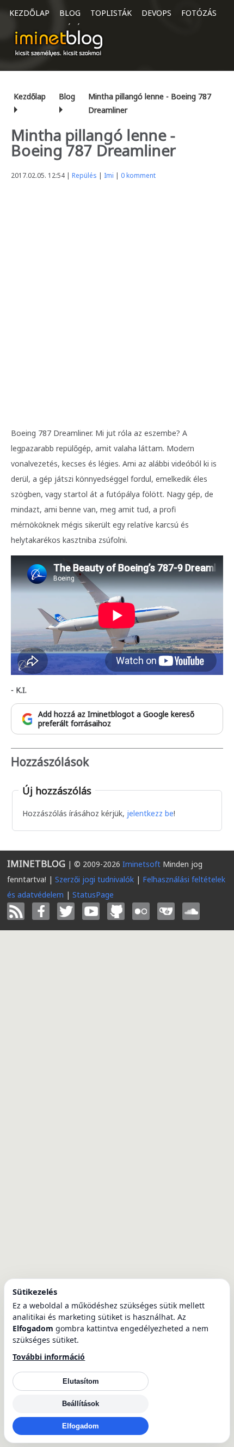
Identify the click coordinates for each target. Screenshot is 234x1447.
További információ (49, 1357)
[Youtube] (91, 911)
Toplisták (111, 13)
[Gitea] (166, 911)
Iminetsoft (141, 864)
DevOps (156, 13)
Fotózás (199, 13)
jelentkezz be (150, 813)
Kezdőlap (29, 13)
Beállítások (80, 1404)
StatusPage (93, 894)
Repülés (84, 175)
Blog (70, 13)
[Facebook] (41, 911)
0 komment (138, 175)
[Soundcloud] (191, 911)
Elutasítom (81, 1381)
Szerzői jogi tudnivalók (94, 879)
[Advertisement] (117, 300)
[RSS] (15, 911)
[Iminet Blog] (59, 43)
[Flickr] (141, 911)
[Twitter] (66, 911)
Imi (109, 175)
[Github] (116, 911)
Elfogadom (80, 1426)
